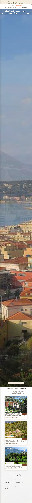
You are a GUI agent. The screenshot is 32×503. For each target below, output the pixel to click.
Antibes (15, 7)
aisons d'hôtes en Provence (18, 2)
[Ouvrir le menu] (31, 2)
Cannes (12, 7)
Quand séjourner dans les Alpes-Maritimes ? (13, 479)
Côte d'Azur (7, 7)
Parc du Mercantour (24, 7)
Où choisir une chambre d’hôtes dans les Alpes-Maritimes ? (14, 483)
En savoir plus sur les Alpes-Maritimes (15, 382)
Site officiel (23, 413)
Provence (12, 5)
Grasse (19, 7)
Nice (10, 7)
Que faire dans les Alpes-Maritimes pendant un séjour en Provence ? (15, 487)
